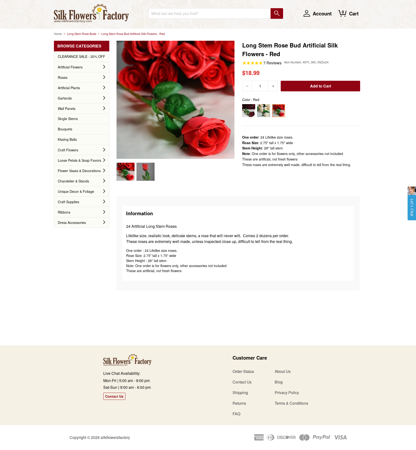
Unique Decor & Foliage (76, 191)
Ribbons (64, 212)
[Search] (277, 13)
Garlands (65, 98)
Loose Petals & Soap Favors (79, 160)
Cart (354, 13)
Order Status (243, 371)
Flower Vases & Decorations (79, 170)
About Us (283, 371)
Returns (239, 403)
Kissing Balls (67, 139)
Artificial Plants (69, 87)
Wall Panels (66, 108)
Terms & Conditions (291, 403)
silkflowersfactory (115, 437)
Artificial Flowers (70, 67)
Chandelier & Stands (73, 181)
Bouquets (65, 129)
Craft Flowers (68, 150)
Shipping (240, 392)
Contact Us (114, 396)
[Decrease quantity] (247, 86)
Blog (279, 382)
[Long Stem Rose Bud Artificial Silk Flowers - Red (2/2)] (145, 172)
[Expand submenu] (104, 67)
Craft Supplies (68, 201)
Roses (62, 77)
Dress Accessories (72, 222)
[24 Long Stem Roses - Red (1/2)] (126, 172)
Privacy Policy (287, 392)
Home (58, 34)
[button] (412, 206)
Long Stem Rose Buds (81, 34)
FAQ (236, 413)
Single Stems (68, 118)
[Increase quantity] (273, 86)
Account (322, 13)
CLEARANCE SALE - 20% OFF (81, 56)
